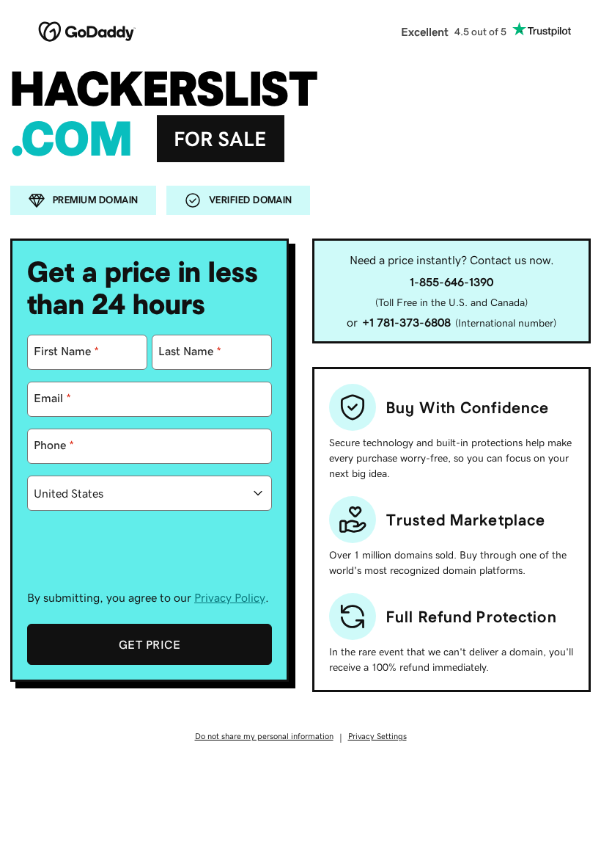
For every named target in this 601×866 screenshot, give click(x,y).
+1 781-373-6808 (406, 322)
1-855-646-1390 (451, 282)
